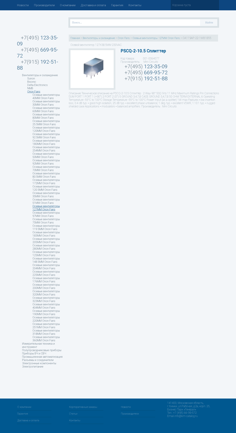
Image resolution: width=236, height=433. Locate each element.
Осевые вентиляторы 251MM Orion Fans (46, 325)
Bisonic (31, 81)
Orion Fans (33, 91)
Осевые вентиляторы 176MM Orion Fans (46, 280)
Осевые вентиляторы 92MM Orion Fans (46, 162)
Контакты (134, 5)
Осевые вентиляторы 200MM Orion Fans (46, 286)
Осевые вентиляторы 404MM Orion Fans (46, 306)
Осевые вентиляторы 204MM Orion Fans (46, 266)
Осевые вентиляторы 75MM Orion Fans (46, 221)
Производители (44, 5)
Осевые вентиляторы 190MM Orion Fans (46, 312)
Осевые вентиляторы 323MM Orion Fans (46, 299)
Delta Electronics (37, 85)
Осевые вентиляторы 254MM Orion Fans (46, 149)
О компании (67, 5)
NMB (30, 88)
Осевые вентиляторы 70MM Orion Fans (46, 168)
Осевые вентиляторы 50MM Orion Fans (46, 155)
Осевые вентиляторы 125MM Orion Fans (46, 253)
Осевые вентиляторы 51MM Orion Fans (46, 201)
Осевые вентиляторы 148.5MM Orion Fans (46, 260)
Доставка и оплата (93, 5)
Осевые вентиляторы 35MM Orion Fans (46, 194)
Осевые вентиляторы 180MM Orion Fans (46, 142)
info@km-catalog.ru (186, 416)
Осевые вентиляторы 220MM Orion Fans (46, 319)
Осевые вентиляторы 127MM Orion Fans (46, 208)
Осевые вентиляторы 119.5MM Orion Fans (46, 227)
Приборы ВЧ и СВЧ (34, 353)
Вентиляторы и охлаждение (40, 75)
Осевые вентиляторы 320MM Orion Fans (46, 293)
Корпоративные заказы (83, 407)
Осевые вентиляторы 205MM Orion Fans (46, 240)
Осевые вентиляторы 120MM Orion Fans (46, 129)
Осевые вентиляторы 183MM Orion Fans (46, 234)
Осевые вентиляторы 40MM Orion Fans (46, 96)
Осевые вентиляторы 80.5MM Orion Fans (46, 175)
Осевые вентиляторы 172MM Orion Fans (46, 181)
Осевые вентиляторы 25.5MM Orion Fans (46, 122)
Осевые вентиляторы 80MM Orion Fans (46, 116)
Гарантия (117, 5)
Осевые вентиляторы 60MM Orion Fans (46, 109)
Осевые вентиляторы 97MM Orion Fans (46, 214)
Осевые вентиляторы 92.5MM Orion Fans (46, 136)
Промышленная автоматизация (42, 356)
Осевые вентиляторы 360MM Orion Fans (46, 338)
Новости (23, 5)
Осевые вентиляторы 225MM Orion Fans (46, 273)
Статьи (73, 413)
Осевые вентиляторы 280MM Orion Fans (46, 247)
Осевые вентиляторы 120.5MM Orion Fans (46, 188)
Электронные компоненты (39, 363)
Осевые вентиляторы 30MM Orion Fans (46, 103)
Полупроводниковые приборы (41, 350)
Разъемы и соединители (38, 360)
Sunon (31, 78)
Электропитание (32, 366)
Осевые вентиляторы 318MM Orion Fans (46, 332)
